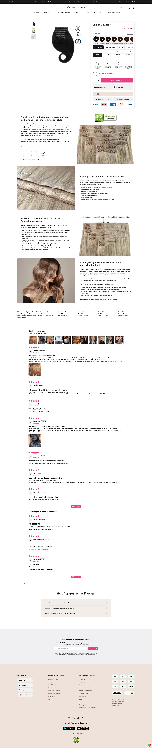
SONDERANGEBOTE (113, 13)
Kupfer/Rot (130, 47)
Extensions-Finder (53, 679)
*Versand (82, 679)
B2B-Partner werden (54, 693)
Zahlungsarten (83, 685)
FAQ (49, 699)
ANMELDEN (93, 648)
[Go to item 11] (119, 340)
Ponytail (129, 291)
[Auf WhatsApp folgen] (83, 717)
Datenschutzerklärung (82, 653)
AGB (80, 699)
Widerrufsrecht (83, 693)
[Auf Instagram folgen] (73, 717)
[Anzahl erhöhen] (98, 80)
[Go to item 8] (93, 340)
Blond (121, 47)
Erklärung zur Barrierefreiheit (88, 707)
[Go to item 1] (33, 340)
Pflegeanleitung (53, 687)
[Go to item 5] (67, 340)
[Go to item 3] (50, 340)
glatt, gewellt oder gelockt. (118, 287)
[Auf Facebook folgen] (69, 717)
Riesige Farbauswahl (87, 197)
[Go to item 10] (110, 340)
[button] (34, 369)
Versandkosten (110, 73)
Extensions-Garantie (54, 690)
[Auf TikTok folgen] (78, 717)
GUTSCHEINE (98, 13)
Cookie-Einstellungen (85, 690)
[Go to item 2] (42, 340)
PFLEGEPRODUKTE (83, 13)
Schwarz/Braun (110, 47)
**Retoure (82, 682)
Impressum (82, 702)
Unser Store (51, 696)
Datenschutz (83, 696)
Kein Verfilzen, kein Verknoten (90, 189)
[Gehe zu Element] (33, 31)
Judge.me (25, 583)
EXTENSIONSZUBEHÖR (63, 13)
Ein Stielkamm (29, 227)
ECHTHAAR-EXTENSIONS (41, 13)
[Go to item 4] (59, 340)
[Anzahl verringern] (94, 80)
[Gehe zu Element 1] (33, 24)
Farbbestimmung (53, 682)
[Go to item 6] (76, 340)
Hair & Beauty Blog (53, 685)
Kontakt (50, 702)
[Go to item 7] (84, 340)
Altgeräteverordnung (85, 687)
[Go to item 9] (101, 340)
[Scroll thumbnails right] (121, 339)
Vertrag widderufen (85, 705)
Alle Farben (98, 47)
